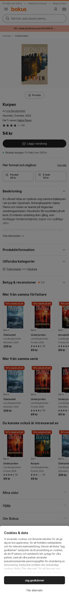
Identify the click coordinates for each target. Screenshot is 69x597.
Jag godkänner (34, 580)
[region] (34, 561)
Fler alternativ (34, 590)
